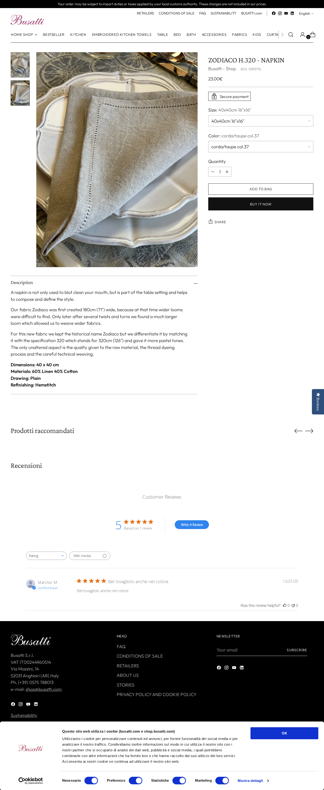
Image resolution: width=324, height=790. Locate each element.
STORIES (125, 685)
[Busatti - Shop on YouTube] (286, 13)
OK (284, 733)
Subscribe (297, 650)
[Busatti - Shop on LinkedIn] (292, 13)
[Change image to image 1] (20, 65)
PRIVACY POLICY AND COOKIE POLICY (157, 694)
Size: (229, 110)
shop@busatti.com (44, 689)
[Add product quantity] (212, 171)
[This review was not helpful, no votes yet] (293, 605)
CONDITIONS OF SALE (140, 656)
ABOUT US (128, 675)
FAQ (121, 646)
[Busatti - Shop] (27, 20)
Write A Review (192, 524)
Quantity (217, 161)
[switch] (135, 780)
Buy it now (260, 204)
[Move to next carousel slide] (309, 431)
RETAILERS (128, 666)
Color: (233, 135)
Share (220, 222)
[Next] (282, 35)
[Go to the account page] (300, 34)
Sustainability (24, 715)
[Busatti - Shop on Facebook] (274, 13)
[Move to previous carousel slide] (298, 431)
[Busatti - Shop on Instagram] (280, 13)
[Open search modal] (291, 34)
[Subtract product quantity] (227, 171)
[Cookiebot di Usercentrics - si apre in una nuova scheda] (30, 780)
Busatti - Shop (222, 68)
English (304, 13)
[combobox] (46, 556)
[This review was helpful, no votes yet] (284, 605)
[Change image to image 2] (20, 93)
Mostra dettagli (250, 781)
